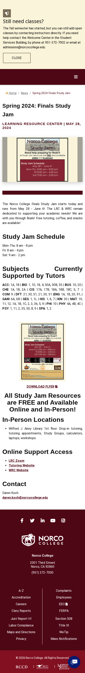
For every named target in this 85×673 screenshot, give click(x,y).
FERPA (64, 611)
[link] (21, 666)
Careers (21, 604)
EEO (62, 604)
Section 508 (63, 619)
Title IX (64, 625)
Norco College (42, 555)
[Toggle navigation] (76, 189)
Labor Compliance (21, 625)
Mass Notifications (64, 639)
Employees (64, 597)
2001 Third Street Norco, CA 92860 (42, 564)
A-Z (21, 591)
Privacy (21, 639)
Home (12, 93)
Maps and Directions (21, 632)
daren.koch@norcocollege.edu (25, 497)
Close (17, 58)
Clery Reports (21, 611)
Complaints (64, 591)
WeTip (63, 632)
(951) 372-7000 (42, 572)
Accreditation (21, 597)
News (24, 93)
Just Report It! (21, 619)
